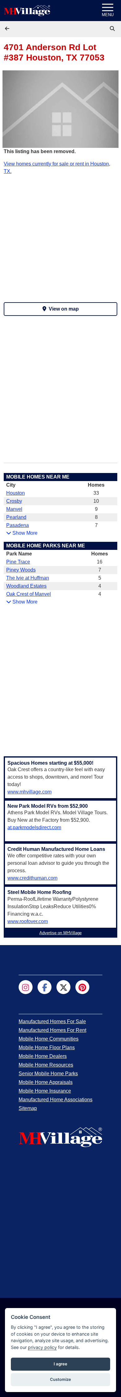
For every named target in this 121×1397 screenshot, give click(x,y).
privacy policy (42, 1347)
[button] (8, 28)
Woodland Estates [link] (26, 586)
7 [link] (96, 525)
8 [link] (96, 517)
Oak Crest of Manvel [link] (28, 594)
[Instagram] (26, 987)
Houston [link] (15, 493)
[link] (113, 28)
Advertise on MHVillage (60, 933)
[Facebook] (45, 987)
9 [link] (96, 509)
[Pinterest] (82, 987)
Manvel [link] (14, 509)
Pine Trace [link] (18, 561)
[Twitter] (63, 987)
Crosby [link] (14, 501)
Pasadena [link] (17, 525)
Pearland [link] (16, 517)
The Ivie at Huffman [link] (27, 578)
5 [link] (99, 578)
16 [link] (99, 561)
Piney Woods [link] (21, 570)
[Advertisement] (60, 235)
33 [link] (96, 493)
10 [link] (96, 501)
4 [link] (99, 586)
